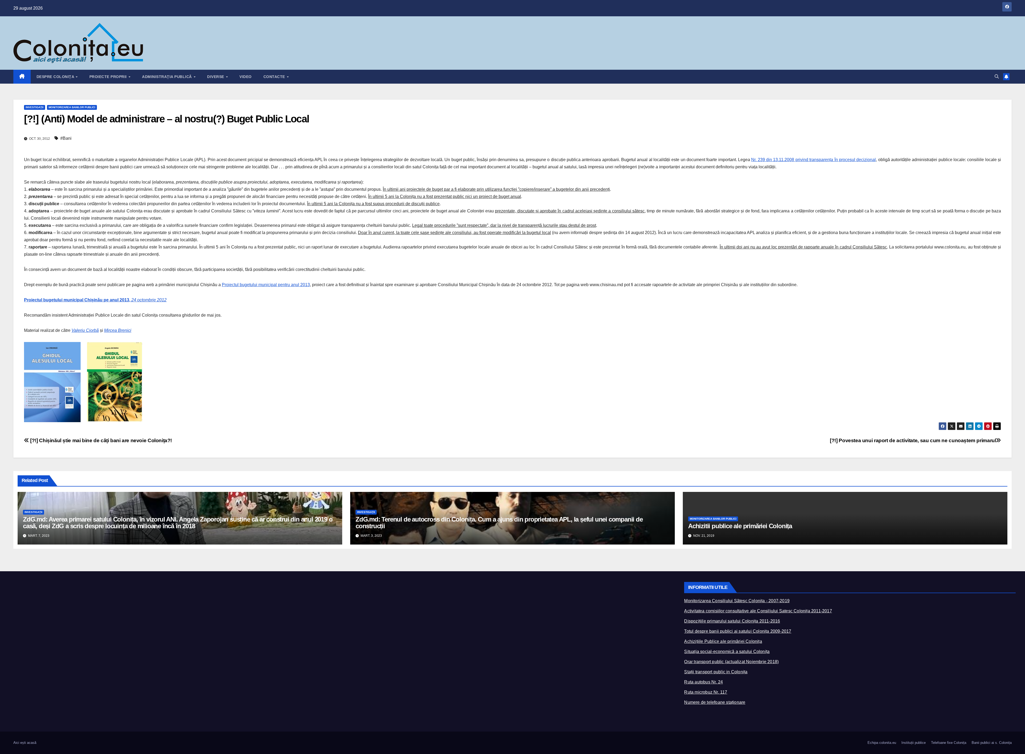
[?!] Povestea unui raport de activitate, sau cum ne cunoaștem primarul (913, 440)
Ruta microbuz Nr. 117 (705, 692)
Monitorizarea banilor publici (72, 107)
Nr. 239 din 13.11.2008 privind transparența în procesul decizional (813, 159)
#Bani (66, 138)
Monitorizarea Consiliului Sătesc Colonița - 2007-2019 (737, 600)
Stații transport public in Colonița (715, 672)
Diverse (216, 77)
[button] (997, 76)
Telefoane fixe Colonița (948, 743)
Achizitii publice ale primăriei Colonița (740, 526)
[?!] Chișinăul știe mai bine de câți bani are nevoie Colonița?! (100, 440)
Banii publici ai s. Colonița (992, 743)
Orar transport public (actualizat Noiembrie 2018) (731, 661)
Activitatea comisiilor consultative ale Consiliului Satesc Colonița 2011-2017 (758, 611)
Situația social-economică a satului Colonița (727, 651)
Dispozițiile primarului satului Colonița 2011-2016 (732, 621)
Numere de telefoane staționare (714, 702)
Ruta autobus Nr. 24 (703, 682)
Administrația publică (167, 77)
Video (245, 77)
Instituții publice (913, 743)
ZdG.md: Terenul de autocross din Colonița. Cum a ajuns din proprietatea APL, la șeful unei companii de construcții (499, 523)
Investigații (35, 107)
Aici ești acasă (24, 743)
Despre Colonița (56, 77)
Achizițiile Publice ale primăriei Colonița (723, 641)
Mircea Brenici (117, 330)
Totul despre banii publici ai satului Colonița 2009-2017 (737, 631)
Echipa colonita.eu (882, 743)
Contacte (274, 77)
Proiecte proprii (108, 77)
